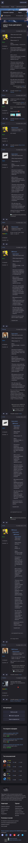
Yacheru (4, 677)
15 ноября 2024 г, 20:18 (21, 329)
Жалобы (17, 815)
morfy (3, 149)
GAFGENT (9, 747)
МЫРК (3, 222)
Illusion (3, 95)
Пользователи (18, 806)
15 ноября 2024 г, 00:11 (21, 95)
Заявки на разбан (19, 811)
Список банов (18, 810)
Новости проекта (5, 808)
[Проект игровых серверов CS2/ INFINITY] (6, 790)
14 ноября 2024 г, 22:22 (21, 31)
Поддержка (4, 813)
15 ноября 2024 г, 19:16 (21, 222)
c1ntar (15, 701)
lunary (3, 31)
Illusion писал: (14, 127)
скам (8, 741)
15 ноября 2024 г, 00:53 (21, 123)
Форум (12, 6)
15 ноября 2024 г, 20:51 (21, 417)
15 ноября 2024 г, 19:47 (21, 247)
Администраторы (19, 808)
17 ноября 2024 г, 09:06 (21, 678)
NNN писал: (14, 251)
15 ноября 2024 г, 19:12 (21, 149)
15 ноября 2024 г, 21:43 (21, 645)
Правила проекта (5, 824)
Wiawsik (12, 92)
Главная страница (5, 6)
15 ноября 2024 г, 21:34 (21, 525)
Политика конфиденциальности (8, 822)
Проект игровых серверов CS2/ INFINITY (11, 830)
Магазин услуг (4, 810)
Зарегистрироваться (14, 719)
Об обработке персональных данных (10, 820)
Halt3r (8, 736)
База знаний (4, 826)
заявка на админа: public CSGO (10, 733)
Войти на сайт (23, 2)
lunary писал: (14, 154)
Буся (20, 90)
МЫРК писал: (14, 649)
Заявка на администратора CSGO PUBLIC (13, 739)
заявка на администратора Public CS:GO (13, 744)
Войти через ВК (15, 715)
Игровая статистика (20, 813)
